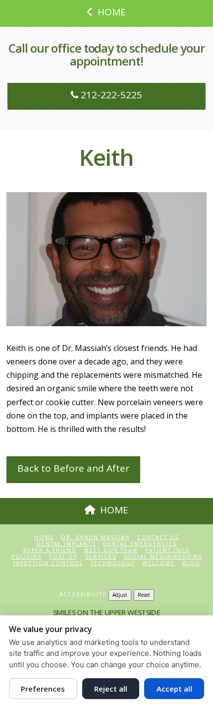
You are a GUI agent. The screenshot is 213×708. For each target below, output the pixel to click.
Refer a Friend (50, 550)
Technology (113, 563)
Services (100, 557)
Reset (144, 594)
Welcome (159, 563)
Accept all (174, 689)
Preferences (43, 689)
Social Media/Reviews (163, 557)
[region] (106, 259)
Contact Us (158, 537)
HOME (112, 11)
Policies (26, 557)
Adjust (119, 594)
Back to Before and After (73, 468)
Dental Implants (66, 544)
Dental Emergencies (140, 544)
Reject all (110, 689)
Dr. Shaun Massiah (95, 537)
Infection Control (48, 563)
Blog (191, 563)
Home (44, 537)
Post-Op (63, 557)
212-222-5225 (110, 94)
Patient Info (167, 550)
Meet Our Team (111, 550)
